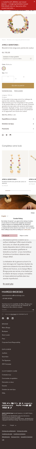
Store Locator (18, 90)
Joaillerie (4, 353)
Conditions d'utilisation (19, 434)
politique (13, 314)
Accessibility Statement (26, 437)
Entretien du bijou (8, 124)
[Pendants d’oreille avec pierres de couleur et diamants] (15, 163)
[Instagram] (8, 318)
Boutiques (5, 331)
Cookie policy (27, 229)
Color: (7, 64)
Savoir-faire (5, 356)
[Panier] (33, 10)
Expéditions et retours (9, 119)
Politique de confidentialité (9, 431)
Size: (3, 73)
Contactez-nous (7, 90)
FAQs (3, 393)
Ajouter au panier (18, 85)
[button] (5, 216)
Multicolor (4, 68)
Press (3, 338)
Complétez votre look (12, 146)
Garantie (4, 386)
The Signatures (6, 360)
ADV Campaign (6, 364)
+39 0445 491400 (7, 298)
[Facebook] (3, 318)
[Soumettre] (33, 310)
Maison (4, 39)
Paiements (5, 129)
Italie (3, 425)
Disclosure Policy (15, 437)
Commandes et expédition (9, 378)
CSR (3, 440)
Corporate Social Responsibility (11, 342)
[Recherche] (28, 10)
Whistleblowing (6, 437)
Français (12, 425)
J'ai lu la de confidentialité (16, 314)
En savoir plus (8, 284)
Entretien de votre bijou (9, 389)
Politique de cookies (22, 431)
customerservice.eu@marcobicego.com (13, 295)
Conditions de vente (7, 434)
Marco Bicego (6, 327)
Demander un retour (8, 382)
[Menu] (3, 10)
